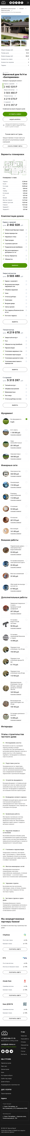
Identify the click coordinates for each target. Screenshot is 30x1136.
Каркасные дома (5, 10)
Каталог (22, 8)
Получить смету (15, 949)
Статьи (23, 1051)
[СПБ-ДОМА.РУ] (3, 3)
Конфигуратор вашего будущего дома (14, 108)
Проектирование (6, 1093)
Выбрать (15, 265)
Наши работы (25, 1039)
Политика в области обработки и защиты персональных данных (13, 1131)
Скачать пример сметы (15, 146)
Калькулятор (24, 1045)
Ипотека (23, 1048)
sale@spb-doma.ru (8, 1044)
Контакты (24, 1054)
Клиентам (24, 1036)
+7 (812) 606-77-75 (19, 3)
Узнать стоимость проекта (8, 1046)
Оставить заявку (15, 114)
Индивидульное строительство (10, 1084)
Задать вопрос (15, 119)
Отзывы (23, 1042)
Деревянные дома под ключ (8, 8)
